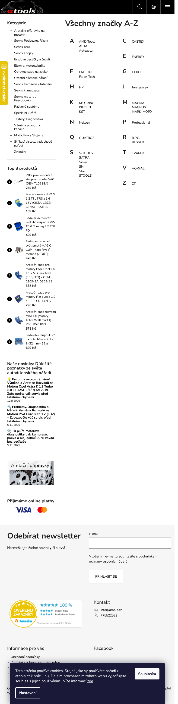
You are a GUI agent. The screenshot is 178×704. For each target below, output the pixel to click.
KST (82, 112)
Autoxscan (86, 50)
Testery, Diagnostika (28, 119)
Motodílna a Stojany (28, 135)
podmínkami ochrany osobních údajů (124, 559)
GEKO (136, 72)
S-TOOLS (86, 153)
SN (81, 166)
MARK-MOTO (142, 112)
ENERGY (138, 57)
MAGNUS (139, 107)
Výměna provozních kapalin (28, 127)
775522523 (109, 615)
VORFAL (138, 168)
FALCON (85, 72)
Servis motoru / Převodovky (25, 98)
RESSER (138, 142)
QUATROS (87, 138)
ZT (134, 183)
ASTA (83, 46)
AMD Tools (87, 41)
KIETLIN (85, 107)
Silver (83, 162)
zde (90, 681)
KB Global (86, 103)
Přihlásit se (106, 576)
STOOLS (85, 175)
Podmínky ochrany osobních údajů (35, 662)
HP (81, 87)
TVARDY (138, 153)
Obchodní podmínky (25, 657)
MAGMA (138, 103)
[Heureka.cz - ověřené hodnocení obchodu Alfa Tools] (46, 614)
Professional (141, 122)
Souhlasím (147, 673)
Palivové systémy (26, 106)
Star (82, 171)
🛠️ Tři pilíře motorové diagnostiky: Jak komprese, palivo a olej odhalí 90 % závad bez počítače (30, 436)
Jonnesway (140, 87)
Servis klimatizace (26, 90)
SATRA (84, 157)
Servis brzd (22, 47)
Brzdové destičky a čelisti (32, 59)
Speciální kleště (25, 113)
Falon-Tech (87, 77)
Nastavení (27, 692)
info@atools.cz (111, 610)
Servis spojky (23, 53)
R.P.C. (136, 138)
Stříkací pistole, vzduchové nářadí (33, 143)
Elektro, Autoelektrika (29, 65)
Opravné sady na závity (31, 71)
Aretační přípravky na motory (29, 32)
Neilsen (84, 122)
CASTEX (138, 41)
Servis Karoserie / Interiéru (33, 84)
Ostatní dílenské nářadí (30, 78)
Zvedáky (20, 152)
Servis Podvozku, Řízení (31, 40)
